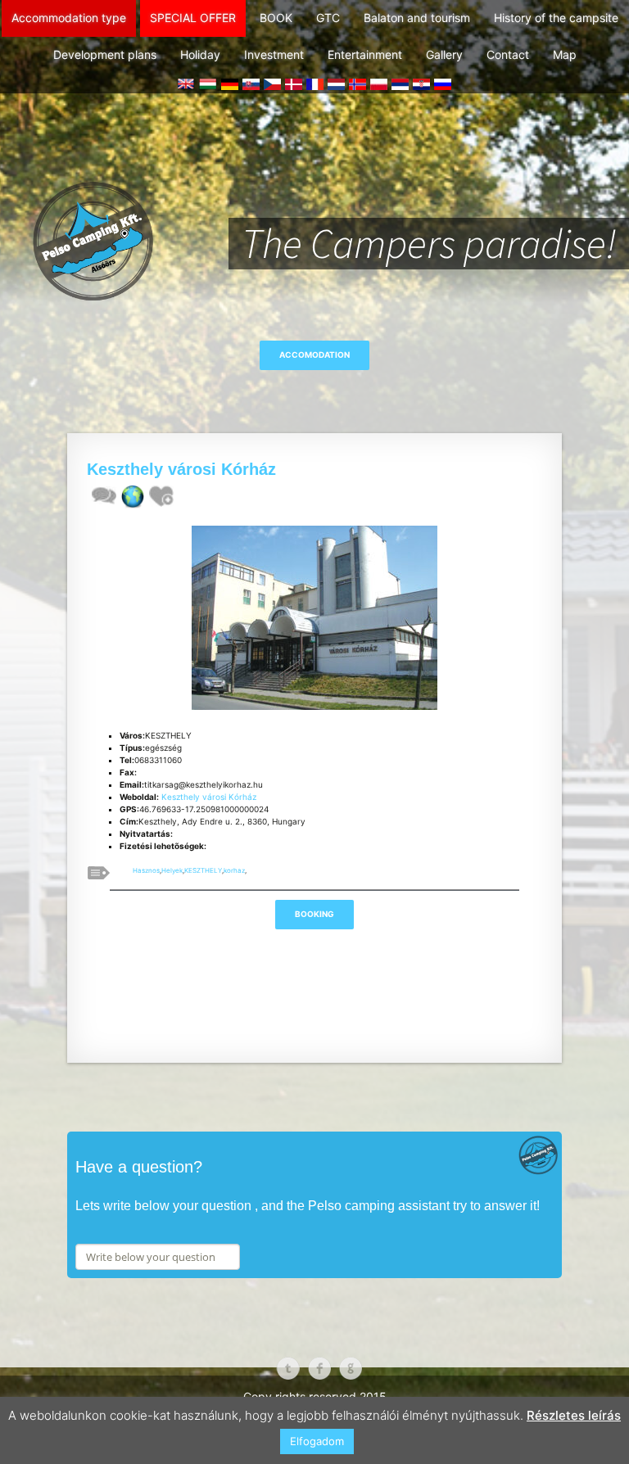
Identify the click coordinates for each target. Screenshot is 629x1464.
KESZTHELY (203, 870)
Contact (507, 54)
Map (565, 54)
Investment (274, 54)
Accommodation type (68, 18)
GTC (328, 18)
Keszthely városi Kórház (208, 797)
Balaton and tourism (417, 18)
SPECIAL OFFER (193, 18)
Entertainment (365, 54)
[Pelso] (314, 205)
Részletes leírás (574, 1415)
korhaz (234, 870)
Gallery (444, 54)
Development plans (104, 54)
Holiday (200, 54)
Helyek (172, 870)
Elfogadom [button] (317, 1441)
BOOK (276, 18)
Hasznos (146, 870)
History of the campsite (556, 18)
